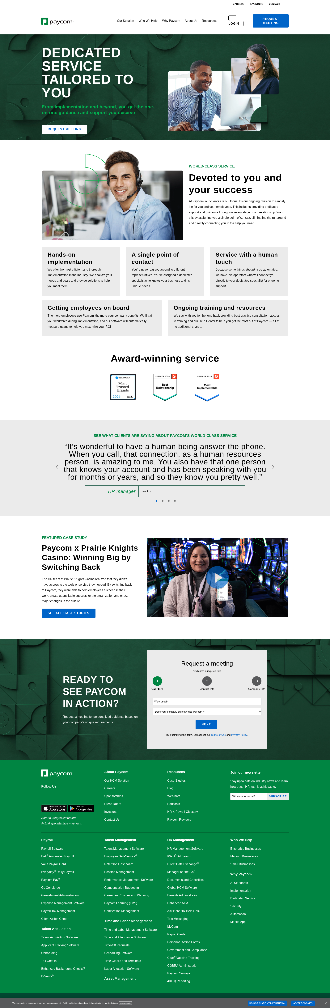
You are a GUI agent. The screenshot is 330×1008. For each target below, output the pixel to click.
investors (256, 4)
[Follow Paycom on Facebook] (64, 794)
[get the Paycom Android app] (81, 808)
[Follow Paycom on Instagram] (73, 794)
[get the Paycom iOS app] (54, 808)
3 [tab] (169, 501)
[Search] (287, 4)
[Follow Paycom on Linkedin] (45, 794)
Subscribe (278, 796)
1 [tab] (156, 501)
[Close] (326, 1003)
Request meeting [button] (64, 129)
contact (274, 4)
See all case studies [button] (69, 613)
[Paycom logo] (57, 20)
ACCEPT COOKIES (302, 1003)
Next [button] (206, 724)
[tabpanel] (165, 470)
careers (238, 4)
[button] (125, 21)
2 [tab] (162, 501)
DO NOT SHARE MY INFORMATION (267, 1003)
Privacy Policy (239, 734)
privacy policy (125, 1003)
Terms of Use (218, 734)
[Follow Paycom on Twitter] (54, 794)
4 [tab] (175, 501)
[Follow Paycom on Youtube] (82, 794)
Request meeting (270, 20)
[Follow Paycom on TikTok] (91, 794)
